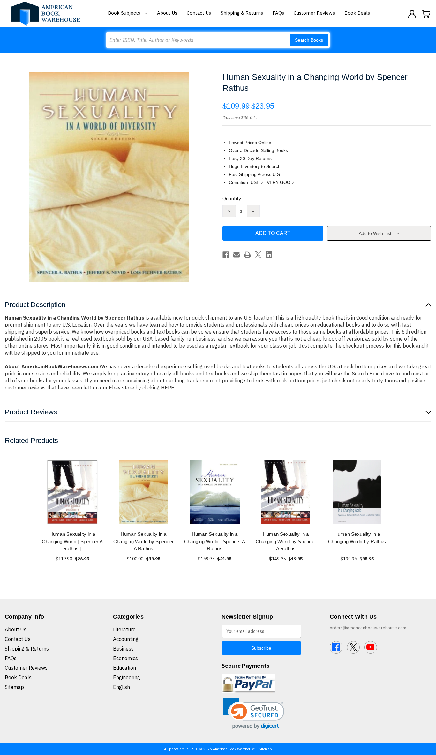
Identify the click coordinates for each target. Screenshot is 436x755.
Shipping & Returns (242, 13)
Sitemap (14, 687)
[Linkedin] (269, 254)
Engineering (126, 677)
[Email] (236, 254)
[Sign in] (412, 14)
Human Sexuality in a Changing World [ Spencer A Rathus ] (72, 541)
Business (123, 648)
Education (124, 668)
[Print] (247, 254)
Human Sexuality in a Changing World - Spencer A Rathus (214, 541)
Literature (124, 629)
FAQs (278, 13)
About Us (167, 13)
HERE (167, 387)
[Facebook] (225, 254)
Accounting (126, 639)
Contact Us (199, 13)
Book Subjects (124, 13)
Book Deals (357, 13)
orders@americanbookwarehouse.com (368, 628)
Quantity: (232, 199)
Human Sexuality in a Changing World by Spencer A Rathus (143, 541)
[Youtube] (371, 647)
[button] (254, 713)
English (121, 687)
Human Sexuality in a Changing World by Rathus (357, 537)
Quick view (72, 491)
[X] (258, 254)
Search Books (309, 39)
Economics (125, 658)
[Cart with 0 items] (426, 14)
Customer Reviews (314, 13)
